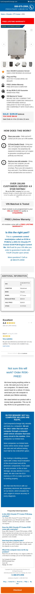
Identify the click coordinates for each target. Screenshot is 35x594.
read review (6, 346)
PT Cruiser (16, 14)
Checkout (17, 590)
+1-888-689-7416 (23, 9)
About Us (19, 581)
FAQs (25, 581)
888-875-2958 (21, 6)
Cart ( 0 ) (32, 1)
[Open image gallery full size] (31, 30)
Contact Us (11, 581)
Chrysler (9, 14)
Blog (4, 581)
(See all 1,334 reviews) (9, 325)
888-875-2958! (19, 260)
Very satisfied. (8, 339)
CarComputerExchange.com (8, 1)
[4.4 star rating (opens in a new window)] (11, 323)
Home (3, 14)
